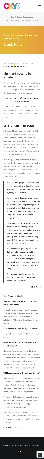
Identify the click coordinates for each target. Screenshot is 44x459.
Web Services (15, 20)
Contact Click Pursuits (12, 427)
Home (7, 20)
